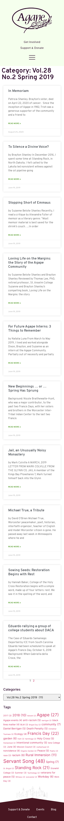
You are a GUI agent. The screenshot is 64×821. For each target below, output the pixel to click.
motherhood (42, 747)
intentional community (31, 742)
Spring (52, 761)
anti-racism (32, 720)
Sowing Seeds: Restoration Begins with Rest (29, 572)
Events (40, 809)
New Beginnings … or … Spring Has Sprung (27, 388)
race (7, 755)
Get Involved (32, 42)
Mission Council (26, 747)
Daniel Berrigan (14, 728)
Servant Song (24, 761)
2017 (7, 715)
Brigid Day (35, 725)
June (11, 746)
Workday (45, 776)
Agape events (12, 720)
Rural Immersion (41, 755)
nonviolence (11, 750)
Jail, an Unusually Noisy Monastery (27, 452)
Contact (32, 817)
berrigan (47, 720)
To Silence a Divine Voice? (28, 147)
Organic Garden (29, 751)
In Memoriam (18, 91)
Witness (20, 777)
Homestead (9, 743)
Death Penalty (37, 728)
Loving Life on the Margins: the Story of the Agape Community (29, 262)
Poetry (54, 751)
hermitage (30, 739)
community (51, 724)
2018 (19, 715)
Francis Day (43, 733)
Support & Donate (32, 48)
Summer (21, 773)
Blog (53, 809)
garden (10, 738)
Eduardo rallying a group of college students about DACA (31, 628)
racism (18, 755)
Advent (31, 716)
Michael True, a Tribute (26, 510)
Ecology (20, 734)
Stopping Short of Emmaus (29, 203)
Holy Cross (45, 738)
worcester (31, 777)
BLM (24, 724)
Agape (48, 714)
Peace (43, 750)
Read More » (14, 123)
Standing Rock (32, 767)
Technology (33, 773)
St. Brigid (8, 768)
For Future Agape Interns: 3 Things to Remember (29, 328)
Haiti (21, 739)
